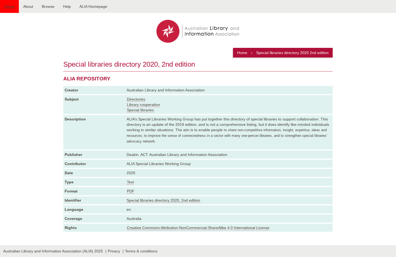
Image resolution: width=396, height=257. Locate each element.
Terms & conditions (141, 251)
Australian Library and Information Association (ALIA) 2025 (53, 251)
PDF (130, 191)
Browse (48, 6)
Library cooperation (143, 104)
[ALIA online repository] (197, 32)
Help (67, 6)
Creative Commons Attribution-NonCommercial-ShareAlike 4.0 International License (198, 228)
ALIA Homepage (93, 6)
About (28, 6)
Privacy (114, 251)
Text (130, 182)
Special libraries (140, 110)
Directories (136, 99)
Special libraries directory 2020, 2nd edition (163, 200)
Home (9, 6)
